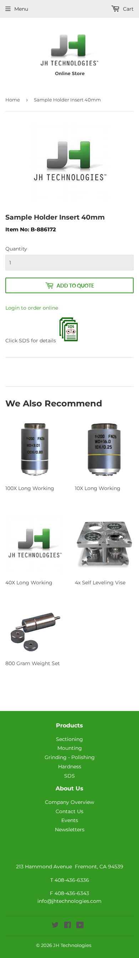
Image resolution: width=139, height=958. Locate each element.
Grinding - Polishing (70, 757)
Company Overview (69, 802)
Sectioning (69, 739)
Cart (128, 9)
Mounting (69, 748)
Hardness (69, 766)
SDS (69, 776)
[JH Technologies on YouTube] (80, 926)
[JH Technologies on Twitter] (55, 926)
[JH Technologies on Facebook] (67, 926)
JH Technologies (72, 945)
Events (69, 820)
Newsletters (69, 829)
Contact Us (69, 811)
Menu (21, 9)
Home (12, 99)
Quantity (16, 249)
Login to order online (31, 308)
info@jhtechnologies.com (69, 901)
